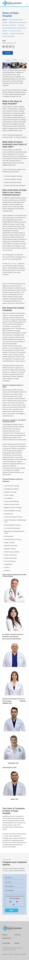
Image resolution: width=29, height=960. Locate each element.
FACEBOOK (5, 954)
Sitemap (17, 943)
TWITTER (11, 954)
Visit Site (7, 53)
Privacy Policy (6, 943)
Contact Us (18, 935)
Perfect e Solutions (12, 949)
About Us (5, 935)
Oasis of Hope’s (12, 264)
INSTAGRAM (17, 954)
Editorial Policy (6, 938)
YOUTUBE (23, 954)
